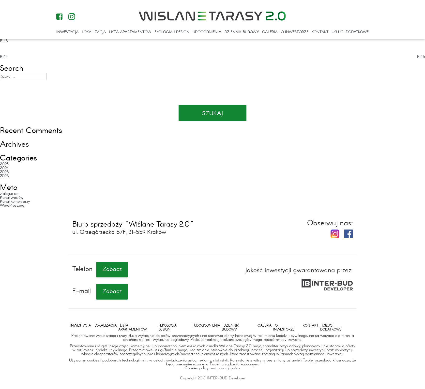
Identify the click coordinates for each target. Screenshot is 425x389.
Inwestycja (67, 32)
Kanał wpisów (11, 198)
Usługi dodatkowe (350, 32)
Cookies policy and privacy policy (212, 368)
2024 (4, 168)
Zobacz (112, 269)
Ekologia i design (171, 32)
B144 (4, 57)
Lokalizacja (94, 32)
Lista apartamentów (130, 32)
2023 (4, 164)
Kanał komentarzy (15, 201)
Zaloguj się (9, 194)
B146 (421, 57)
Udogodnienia (207, 32)
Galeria (270, 32)
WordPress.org (12, 205)
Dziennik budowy (242, 32)
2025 (4, 172)
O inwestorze (294, 32)
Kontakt (320, 32)
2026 (4, 176)
